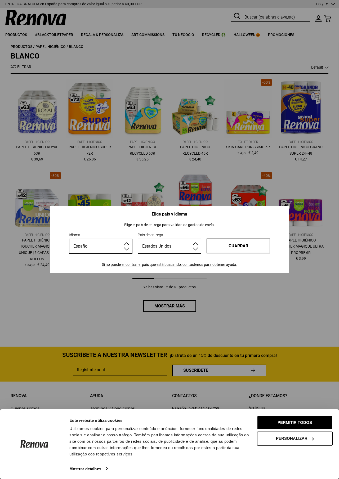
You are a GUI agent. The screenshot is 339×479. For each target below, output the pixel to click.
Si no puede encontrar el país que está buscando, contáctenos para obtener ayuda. (169, 264)
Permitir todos (295, 422)
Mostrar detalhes (85, 468)
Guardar (238, 245)
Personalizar (291, 438)
